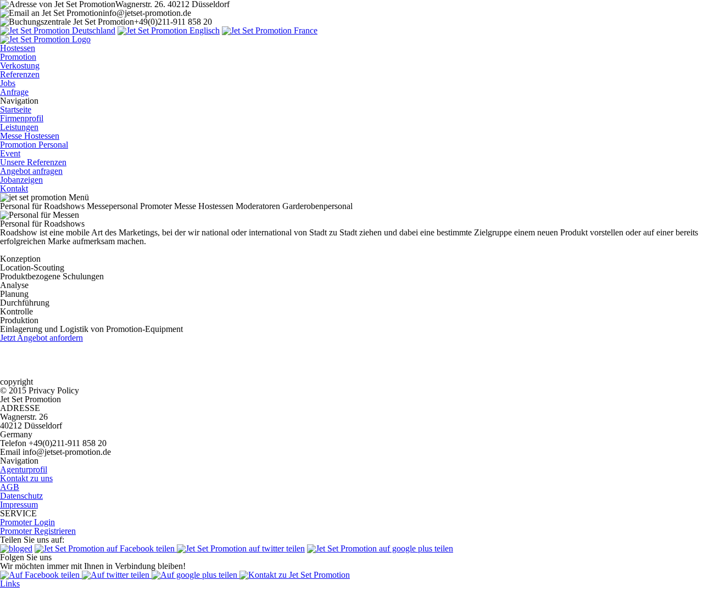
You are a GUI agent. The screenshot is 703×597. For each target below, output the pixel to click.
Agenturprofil (23, 469)
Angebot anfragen (31, 171)
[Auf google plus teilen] (195, 574)
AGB (9, 487)
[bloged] (16, 548)
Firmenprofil (21, 118)
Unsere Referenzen (33, 162)
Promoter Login (27, 522)
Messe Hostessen (29, 135)
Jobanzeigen (21, 179)
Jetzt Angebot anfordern (41, 337)
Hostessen (17, 48)
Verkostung (20, 65)
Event (10, 153)
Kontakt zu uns (26, 478)
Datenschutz (21, 495)
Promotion (18, 56)
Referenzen (20, 74)
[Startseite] (57, 30)
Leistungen (19, 127)
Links (10, 583)
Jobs (7, 83)
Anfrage (14, 92)
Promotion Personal (34, 144)
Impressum (19, 504)
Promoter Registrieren (38, 531)
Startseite (15, 109)
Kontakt (14, 188)
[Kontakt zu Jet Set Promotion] (294, 574)
